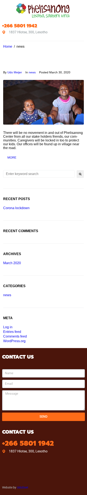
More (11, 157)
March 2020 (12, 263)
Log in (7, 327)
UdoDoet (22, 487)
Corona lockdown (16, 208)
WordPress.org (14, 341)
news (32, 72)
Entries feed (12, 332)
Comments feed (15, 336)
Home (7, 46)
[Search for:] (39, 174)
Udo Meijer (14, 72)
